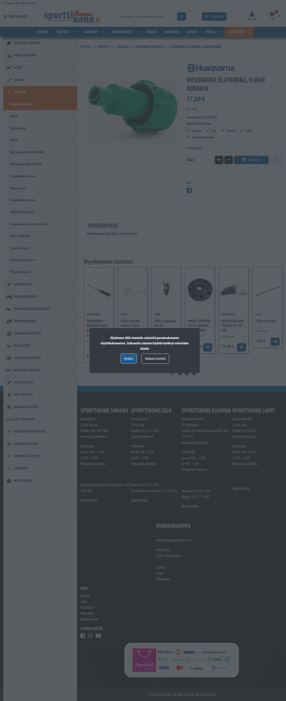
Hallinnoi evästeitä (155, 358)
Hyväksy (128, 358)
